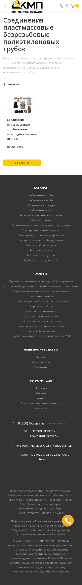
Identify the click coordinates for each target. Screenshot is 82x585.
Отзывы (41, 357)
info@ (44, 431)
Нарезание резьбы (41, 296)
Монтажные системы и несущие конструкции (41, 225)
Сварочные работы (41, 306)
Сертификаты (41, 362)
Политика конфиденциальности (41, 403)
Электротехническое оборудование (41, 240)
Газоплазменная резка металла (41, 321)
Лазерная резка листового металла (41, 326)
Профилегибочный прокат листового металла (41, 291)
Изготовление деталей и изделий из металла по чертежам (41, 286)
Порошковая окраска (41, 331)
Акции (41, 398)
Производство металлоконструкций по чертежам (41, 281)
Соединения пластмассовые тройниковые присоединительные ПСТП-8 (22, 129)
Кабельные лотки (41, 210)
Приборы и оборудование (41, 260)
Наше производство (41, 349)
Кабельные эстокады (41, 205)
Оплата (41, 393)
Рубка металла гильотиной (41, 316)
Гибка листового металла (41, 311)
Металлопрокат (41, 220)
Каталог (41, 187)
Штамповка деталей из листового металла (41, 301)
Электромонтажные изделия (41, 230)
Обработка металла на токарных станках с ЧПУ (41, 336)
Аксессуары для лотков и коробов (41, 215)
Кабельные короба (41, 195)
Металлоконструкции (41, 255)
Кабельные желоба (41, 200)
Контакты (41, 408)
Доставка (41, 388)
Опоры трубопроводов (41, 245)
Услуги (41, 273)
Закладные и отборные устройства (41, 235)
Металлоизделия (41, 250)
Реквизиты (41, 367)
